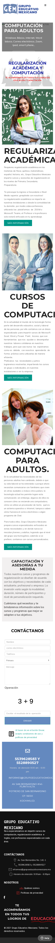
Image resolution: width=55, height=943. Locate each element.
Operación (11, 687)
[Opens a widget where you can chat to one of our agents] (45, 938)
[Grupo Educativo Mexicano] (20, 9)
